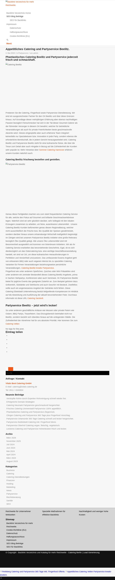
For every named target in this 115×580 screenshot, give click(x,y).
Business (10, 470)
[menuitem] (57, 13)
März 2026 (11, 438)
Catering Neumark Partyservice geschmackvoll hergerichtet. (33, 405)
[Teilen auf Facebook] (9, 335)
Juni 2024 (10, 448)
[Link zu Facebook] (7, 559)
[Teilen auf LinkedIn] (9, 347)
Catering (10, 474)
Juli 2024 (10, 444)
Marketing (10, 487)
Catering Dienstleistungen (18, 477)
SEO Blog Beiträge (14, 543)
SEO (8, 504)
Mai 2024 (10, 451)
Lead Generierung (91, 552)
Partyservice (23, 53)
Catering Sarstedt (35, 298)
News (8, 490)
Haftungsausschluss (15, 537)
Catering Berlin (75, 552)
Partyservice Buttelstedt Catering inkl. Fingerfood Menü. (31, 422)
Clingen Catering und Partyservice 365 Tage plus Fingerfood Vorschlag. (38, 415)
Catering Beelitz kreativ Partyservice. (37, 268)
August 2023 (12, 461)
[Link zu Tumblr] (7, 566)
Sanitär (9, 500)
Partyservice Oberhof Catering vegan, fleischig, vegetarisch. (33, 425)
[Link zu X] (7, 556)
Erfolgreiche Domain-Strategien (20, 402)
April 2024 (10, 454)
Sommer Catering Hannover (51, 150)
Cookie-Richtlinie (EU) (16, 530)
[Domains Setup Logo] (22, 5)
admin (35, 53)
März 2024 (11, 458)
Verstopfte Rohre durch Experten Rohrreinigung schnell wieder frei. (36, 398)
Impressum (11, 540)
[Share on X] (9, 339)
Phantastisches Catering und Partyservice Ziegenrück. (30, 412)
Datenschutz (12, 533)
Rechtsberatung (13, 497)
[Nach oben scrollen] (1, 578)
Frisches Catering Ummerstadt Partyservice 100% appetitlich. (33, 408)
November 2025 (13, 441)
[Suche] (7, 40)
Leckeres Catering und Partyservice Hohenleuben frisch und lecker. (36, 429)
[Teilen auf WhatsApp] (9, 343)
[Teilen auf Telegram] (9, 352)
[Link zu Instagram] (7, 562)
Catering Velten (12, 324)
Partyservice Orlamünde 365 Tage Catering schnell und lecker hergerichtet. (40, 419)
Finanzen (10, 480)
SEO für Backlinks (14, 547)
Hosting (9, 484)
